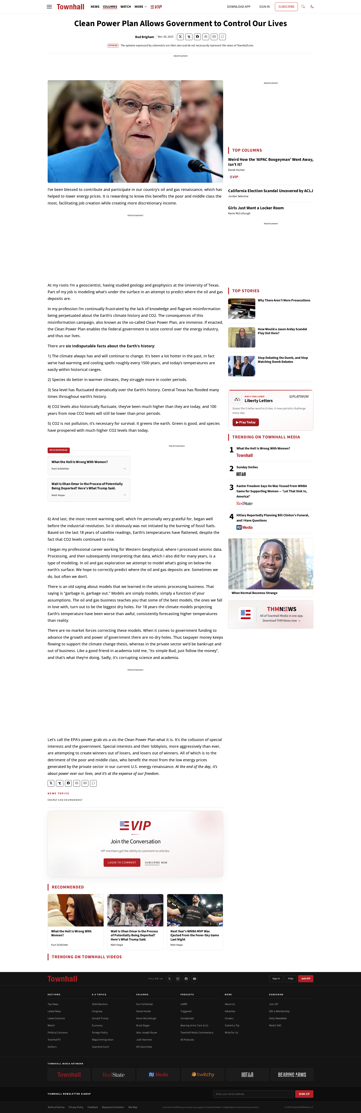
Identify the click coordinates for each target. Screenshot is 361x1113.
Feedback (93, 1107)
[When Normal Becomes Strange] (270, 563)
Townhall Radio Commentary (196, 1032)
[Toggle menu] (49, 7)
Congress (97, 1011)
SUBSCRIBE (286, 6)
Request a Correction (113, 1107)
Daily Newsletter (278, 1018)
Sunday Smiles (247, 467)
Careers (229, 1018)
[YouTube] (194, 978)
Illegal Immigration (102, 1040)
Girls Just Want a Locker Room (256, 208)
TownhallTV (54, 1040)
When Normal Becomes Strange (254, 593)
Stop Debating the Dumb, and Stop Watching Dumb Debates (283, 360)
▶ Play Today (245, 422)
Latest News (54, 1011)
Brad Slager (143, 1025)
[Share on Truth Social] (189, 37)
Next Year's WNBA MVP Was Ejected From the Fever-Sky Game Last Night (194, 935)
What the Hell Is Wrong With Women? (71, 933)
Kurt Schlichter (59, 945)
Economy (97, 1025)
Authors (52, 1047)
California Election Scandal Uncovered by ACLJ (270, 191)
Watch (51, 1025)
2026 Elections (100, 1004)
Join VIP (305, 978)
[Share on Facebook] (197, 37)
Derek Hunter (143, 1011)
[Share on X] (180, 37)
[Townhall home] (62, 979)
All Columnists (144, 1047)
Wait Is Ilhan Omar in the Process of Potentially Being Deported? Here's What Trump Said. (134, 935)
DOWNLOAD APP (238, 6)
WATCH (126, 6)
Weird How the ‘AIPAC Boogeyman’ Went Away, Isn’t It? (270, 162)
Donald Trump (100, 1018)
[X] (169, 978)
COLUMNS (110, 6)
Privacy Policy (76, 1107)
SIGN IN (264, 6)
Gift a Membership (279, 1011)
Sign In (276, 978)
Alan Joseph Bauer (146, 1032)
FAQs (290, 978)
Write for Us (231, 1032)
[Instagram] (177, 978)
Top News (53, 1004)
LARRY (183, 1004)
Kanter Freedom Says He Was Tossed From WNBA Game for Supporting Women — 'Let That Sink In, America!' (271, 491)
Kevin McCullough (146, 1018)
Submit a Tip (232, 1025)
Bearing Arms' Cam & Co (194, 1025)
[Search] (303, 6)
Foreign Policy (100, 1032)
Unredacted (187, 1018)
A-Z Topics (99, 994)
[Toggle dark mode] (312, 6)
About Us (230, 1004)
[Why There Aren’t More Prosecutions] (241, 308)
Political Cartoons (57, 1032)
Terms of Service (56, 1107)
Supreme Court (100, 1047)
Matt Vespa (117, 945)
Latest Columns (56, 1018)
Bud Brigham (144, 37)
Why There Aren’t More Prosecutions (284, 300)
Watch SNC (275, 1025)
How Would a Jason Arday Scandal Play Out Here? (282, 331)
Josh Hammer (144, 1040)
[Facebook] (186, 978)
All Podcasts (187, 1040)
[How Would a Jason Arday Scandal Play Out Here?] (241, 337)
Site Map (132, 1107)
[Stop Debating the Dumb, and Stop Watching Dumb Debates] (241, 366)
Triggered (185, 1011)
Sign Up (304, 1094)
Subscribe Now (156, 862)
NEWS (95, 6)
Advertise (230, 1011)
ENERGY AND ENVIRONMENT (65, 800)
